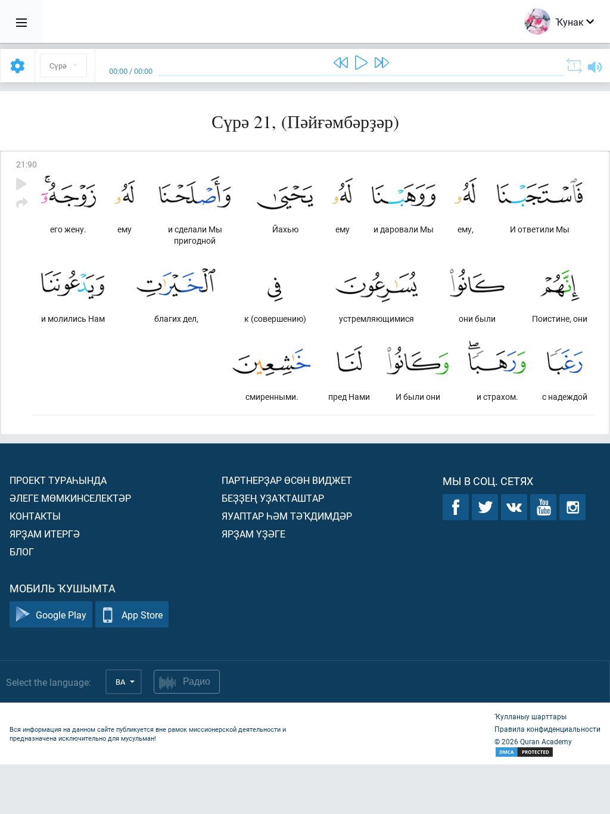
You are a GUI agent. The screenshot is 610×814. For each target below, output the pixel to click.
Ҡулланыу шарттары (530, 716)
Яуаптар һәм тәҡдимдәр (287, 515)
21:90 (26, 164)
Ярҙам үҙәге (253, 533)
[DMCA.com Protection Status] (547, 752)
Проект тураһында (58, 480)
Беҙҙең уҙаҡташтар (273, 498)
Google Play (61, 614)
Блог (22, 551)
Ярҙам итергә (45, 533)
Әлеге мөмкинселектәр (70, 498)
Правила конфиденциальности (547, 729)
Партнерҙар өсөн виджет (287, 480)
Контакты (35, 515)
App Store (142, 614)
